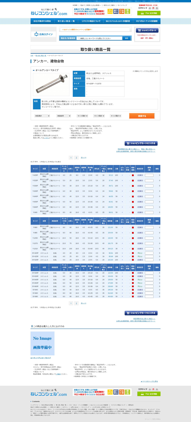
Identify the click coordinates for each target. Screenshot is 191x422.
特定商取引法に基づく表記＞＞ (129, 149)
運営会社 (131, 405)
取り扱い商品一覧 (41, 55)
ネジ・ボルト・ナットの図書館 (78, 405)
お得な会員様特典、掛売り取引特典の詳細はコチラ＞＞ (135, 151)
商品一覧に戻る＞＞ (148, 149)
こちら (46, 138)
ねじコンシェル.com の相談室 (99, 405)
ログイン (65, 407)
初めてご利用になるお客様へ (90, 5)
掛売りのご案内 (109, 5)
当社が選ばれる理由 (47, 405)
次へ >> (83, 157)
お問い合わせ (74, 407)
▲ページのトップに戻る (149, 381)
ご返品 (58, 374)
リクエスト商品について (118, 405)
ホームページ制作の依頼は (152, 419)
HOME (75, 5)
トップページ (34, 405)
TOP (32, 55)
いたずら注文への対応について (101, 407)
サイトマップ (122, 5)
